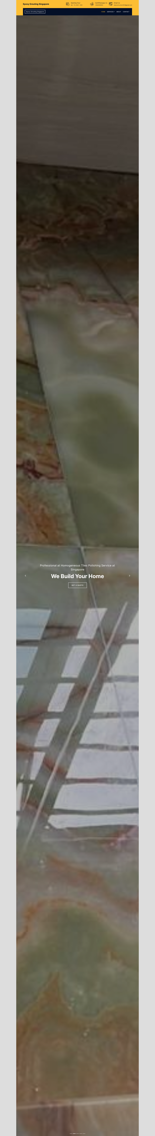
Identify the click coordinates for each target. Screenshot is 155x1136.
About (118, 12)
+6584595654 (99, 5)
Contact (126, 12)
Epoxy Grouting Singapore (35, 12)
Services (110, 12)
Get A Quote (78, 586)
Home (103, 12)
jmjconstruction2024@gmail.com (123, 5)
